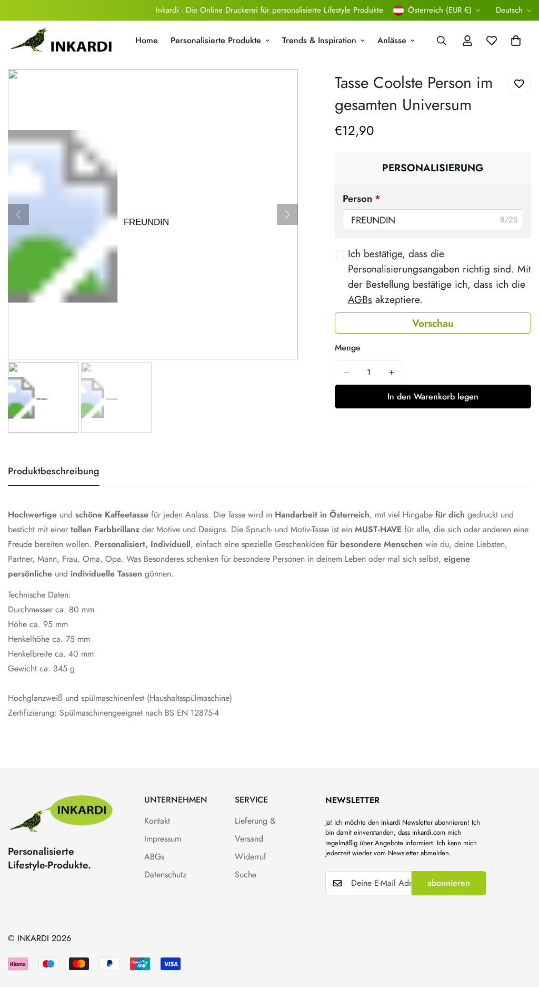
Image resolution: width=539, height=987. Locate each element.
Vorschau (433, 323)
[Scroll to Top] (518, 929)
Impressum (162, 839)
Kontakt (157, 821)
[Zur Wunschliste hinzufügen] (519, 83)
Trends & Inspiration (319, 40)
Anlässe (391, 40)
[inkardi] (60, 41)
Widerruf (250, 857)
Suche (245, 874)
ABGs (154, 857)
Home (146, 40)
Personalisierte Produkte (216, 40)
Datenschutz (165, 874)
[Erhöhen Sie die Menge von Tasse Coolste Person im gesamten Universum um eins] (392, 372)
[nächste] (287, 214)
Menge (348, 347)
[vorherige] (18, 214)
